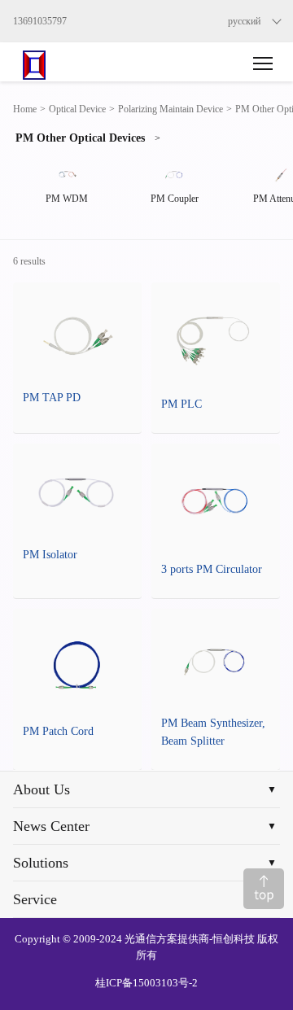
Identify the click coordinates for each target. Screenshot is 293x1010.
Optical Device (77, 109)
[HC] (46, 61)
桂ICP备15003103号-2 (146, 983)
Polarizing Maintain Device (170, 109)
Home (25, 109)
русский (244, 21)
